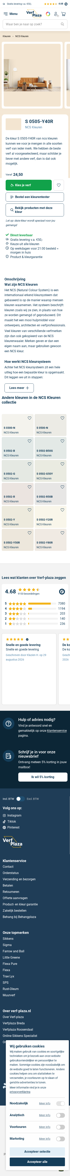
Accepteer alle (37, 1162)
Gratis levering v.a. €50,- (19, 4)
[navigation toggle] (6, 14)
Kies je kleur (48, 14)
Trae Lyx (8, 976)
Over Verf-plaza (13, 1017)
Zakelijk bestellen (14, 910)
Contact (8, 867)
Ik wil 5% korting (42, 777)
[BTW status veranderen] (20, 798)
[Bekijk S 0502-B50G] (50, 448)
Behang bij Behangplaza (19, 917)
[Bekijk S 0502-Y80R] (50, 540)
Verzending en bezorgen (19, 879)
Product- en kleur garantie (20, 904)
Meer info (44, 1103)
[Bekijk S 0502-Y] (18, 517)
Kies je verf (23, 185)
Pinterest (13, 827)
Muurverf (9, 995)
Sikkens (8, 939)
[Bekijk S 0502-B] (18, 448)
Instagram (14, 815)
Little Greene (11, 957)
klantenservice (57, 730)
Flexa (6, 970)
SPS (6, 982)
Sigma (7, 945)
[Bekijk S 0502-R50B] (50, 494)
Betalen (8, 885)
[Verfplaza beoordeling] (35, 591)
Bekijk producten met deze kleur (33, 210)
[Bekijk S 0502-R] (18, 494)
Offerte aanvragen (15, 898)
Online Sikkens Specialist (20, 1036)
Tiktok (11, 821)
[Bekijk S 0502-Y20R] (50, 517)
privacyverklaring (20, 1092)
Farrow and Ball (13, 951)
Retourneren (11, 892)
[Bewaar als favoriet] (58, 185)
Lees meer (16, 388)
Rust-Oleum (11, 989)
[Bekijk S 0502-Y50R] (18, 540)
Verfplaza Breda (14, 1023)
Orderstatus (11, 873)
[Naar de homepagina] (34, 13)
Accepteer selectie (37, 1152)
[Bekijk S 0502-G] (18, 471)
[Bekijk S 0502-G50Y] (50, 471)
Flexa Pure (10, 964)
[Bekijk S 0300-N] (18, 425)
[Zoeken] (62, 24)
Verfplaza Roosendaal (18, 1029)
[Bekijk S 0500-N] (50, 425)
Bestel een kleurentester (32, 197)
